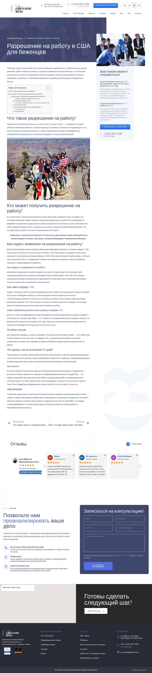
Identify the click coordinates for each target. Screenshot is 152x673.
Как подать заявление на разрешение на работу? (29, 96)
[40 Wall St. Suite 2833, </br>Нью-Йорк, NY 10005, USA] (118, 637)
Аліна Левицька (125, 456)
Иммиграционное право (51, 640)
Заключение (20, 111)
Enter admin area (139, 670)
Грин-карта (84, 636)
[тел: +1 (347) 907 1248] (118, 645)
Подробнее (137, 444)
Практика (91, 13)
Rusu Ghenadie (47, 636)
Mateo (57, 456)
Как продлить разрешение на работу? (29, 98)
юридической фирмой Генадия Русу (38, 235)
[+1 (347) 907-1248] (68, 4)
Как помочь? (21, 109)
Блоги (43, 653)
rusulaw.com (73, 384)
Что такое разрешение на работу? (21, 91)
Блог (121, 13)
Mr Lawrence (91, 456)
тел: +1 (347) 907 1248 (130, 644)
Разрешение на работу (89, 658)
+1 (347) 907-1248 (80, 4)
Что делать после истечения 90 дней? (28, 107)
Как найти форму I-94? (23, 101)
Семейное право (48, 644)
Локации (102, 13)
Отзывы (113, 13)
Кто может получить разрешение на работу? (26, 94)
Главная (66, 13)
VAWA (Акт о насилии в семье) (92, 653)
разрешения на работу (16, 75)
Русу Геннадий (78, 13)
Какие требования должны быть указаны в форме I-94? (34, 103)
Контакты (138, 13)
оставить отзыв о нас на (30, 472)
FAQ (129, 13)
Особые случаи (21, 105)
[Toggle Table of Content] (47, 88)
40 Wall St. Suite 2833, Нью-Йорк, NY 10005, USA (131, 637)
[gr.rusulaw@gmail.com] (118, 652)
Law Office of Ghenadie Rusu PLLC (29, 460)
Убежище (84, 640)
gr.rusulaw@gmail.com (130, 652)
